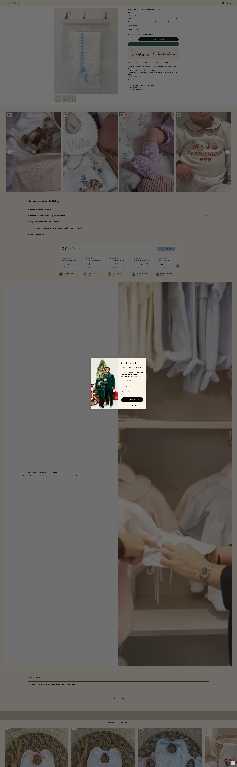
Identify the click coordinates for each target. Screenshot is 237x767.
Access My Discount (132, 400)
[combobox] (123, 392)
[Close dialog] (144, 360)
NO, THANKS (132, 405)
